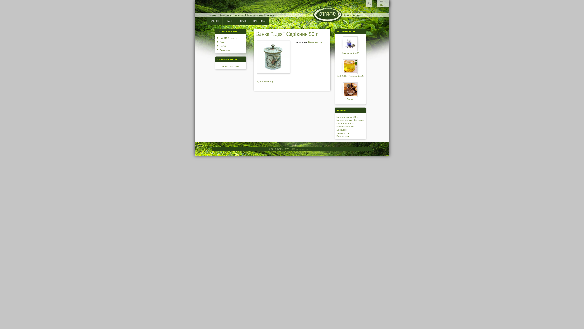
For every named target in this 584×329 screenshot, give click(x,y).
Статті (229, 20)
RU (381, 4)
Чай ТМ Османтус (228, 38)
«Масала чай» (343, 132)
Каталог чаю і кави (230, 65)
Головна (212, 15)
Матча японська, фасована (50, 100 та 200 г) (350, 122)
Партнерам (239, 15)
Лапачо (350, 99)
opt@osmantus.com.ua (301, 148)
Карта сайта (225, 15)
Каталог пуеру (343, 136)
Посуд (223, 45)
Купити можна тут (265, 81)
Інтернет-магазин (255, 15)
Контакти (270, 15)
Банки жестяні (315, 42)
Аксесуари (225, 50)
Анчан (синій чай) (350, 53)
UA (381, 1)
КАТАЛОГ (214, 20)
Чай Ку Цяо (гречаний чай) (350, 76)
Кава (222, 41)
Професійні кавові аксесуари (345, 128)
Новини (243, 20)
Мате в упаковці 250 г (347, 116)
